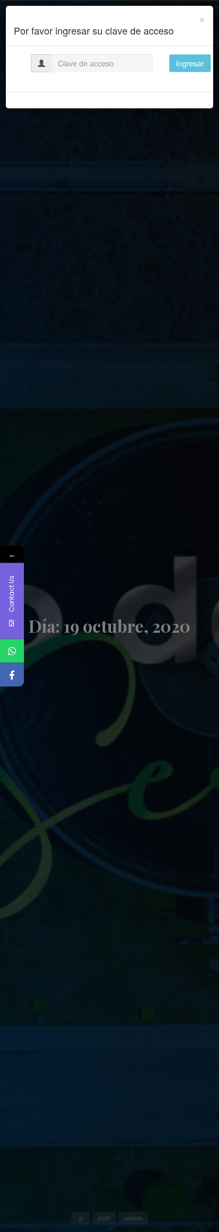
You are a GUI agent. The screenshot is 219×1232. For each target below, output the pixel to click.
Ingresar (190, 63)
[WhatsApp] (12, 650)
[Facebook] (12, 674)
